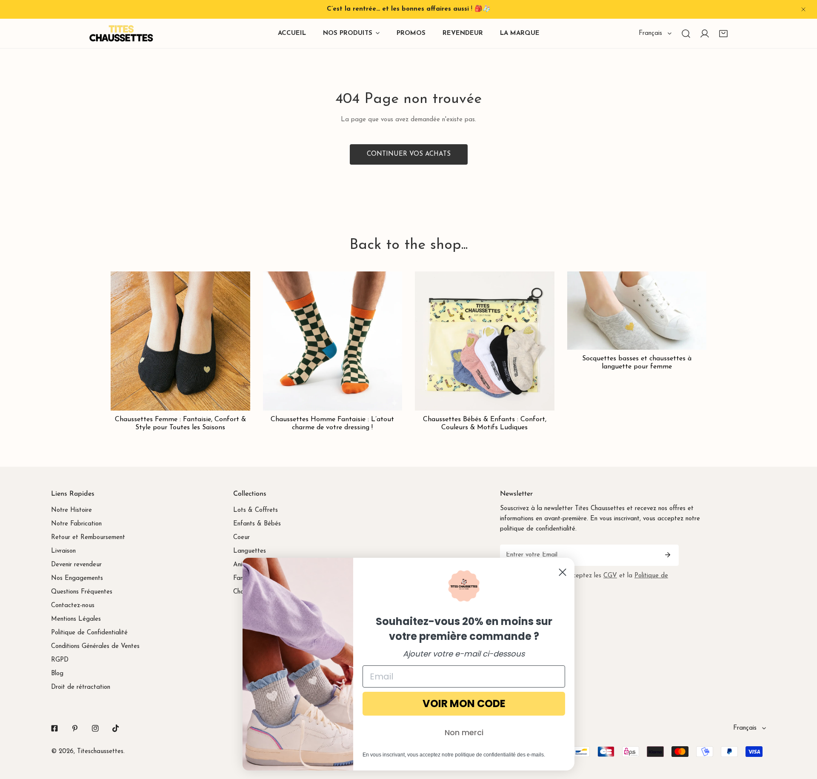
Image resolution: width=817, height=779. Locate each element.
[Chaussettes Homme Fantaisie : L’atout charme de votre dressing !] (333, 341)
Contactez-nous (72, 605)
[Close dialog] (562, 572)
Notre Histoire (71, 510)
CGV (610, 576)
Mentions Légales (76, 619)
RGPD (60, 660)
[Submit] (667, 555)
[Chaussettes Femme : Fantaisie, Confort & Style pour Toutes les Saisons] (180, 341)
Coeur (241, 537)
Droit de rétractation (80, 687)
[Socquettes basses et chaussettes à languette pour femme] (637, 310)
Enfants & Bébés (257, 524)
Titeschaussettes (100, 751)
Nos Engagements (77, 578)
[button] (723, 33)
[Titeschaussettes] (121, 33)
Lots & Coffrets (255, 510)
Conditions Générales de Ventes (95, 646)
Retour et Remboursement (88, 537)
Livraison (63, 551)
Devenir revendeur (76, 565)
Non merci (464, 732)
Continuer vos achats (409, 154)
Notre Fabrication (76, 524)
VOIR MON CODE (464, 703)
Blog (57, 674)
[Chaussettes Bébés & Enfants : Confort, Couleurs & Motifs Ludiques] (484, 341)
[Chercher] (686, 33)
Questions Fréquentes (81, 592)
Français (650, 33)
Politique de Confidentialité (89, 633)
